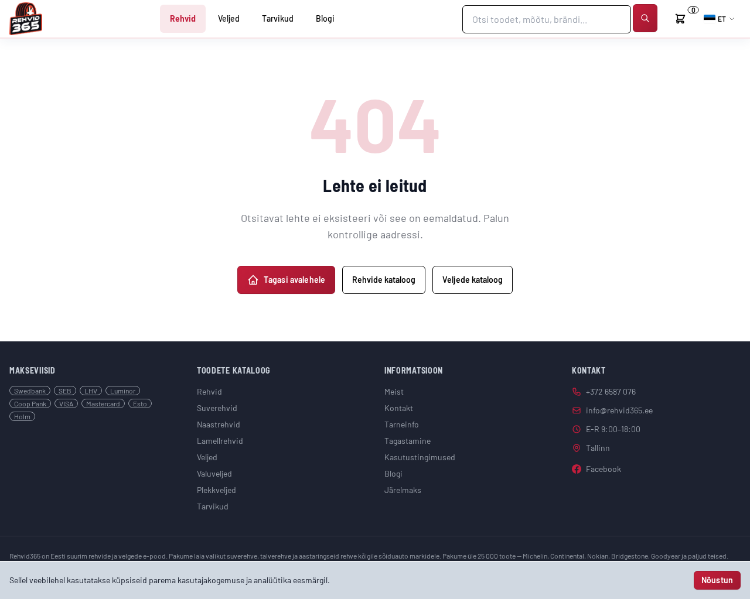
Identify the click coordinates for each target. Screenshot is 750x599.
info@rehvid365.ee (619, 410)
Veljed (229, 18)
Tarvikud (278, 18)
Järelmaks (402, 490)
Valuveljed (214, 473)
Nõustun (717, 580)
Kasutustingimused (419, 457)
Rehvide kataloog (383, 280)
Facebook (603, 469)
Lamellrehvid (220, 441)
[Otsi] (645, 18)
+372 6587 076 (611, 391)
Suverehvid (217, 408)
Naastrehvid (218, 424)
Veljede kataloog (472, 280)
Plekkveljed (216, 490)
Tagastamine (407, 441)
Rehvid (183, 18)
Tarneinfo (401, 424)
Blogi (325, 18)
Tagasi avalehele (294, 280)
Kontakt (398, 408)
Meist (394, 391)
